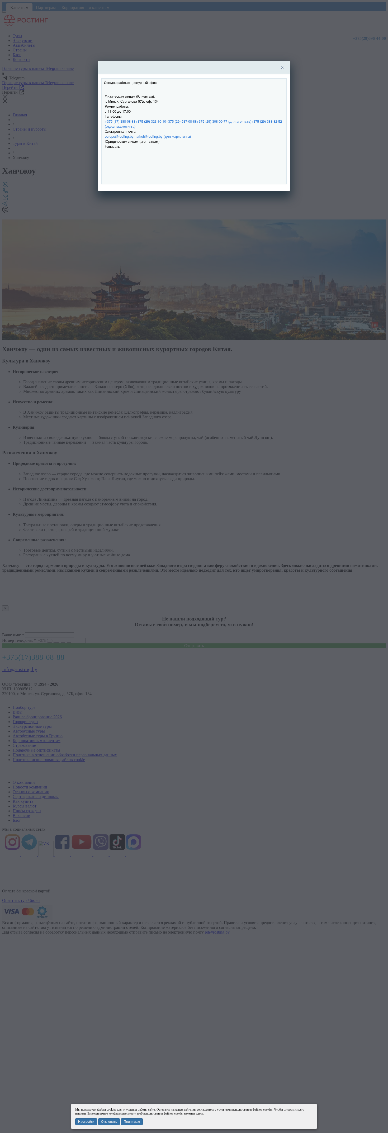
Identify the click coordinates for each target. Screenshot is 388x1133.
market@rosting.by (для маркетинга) (162, 136)
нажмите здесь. (194, 1113)
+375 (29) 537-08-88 (181, 121)
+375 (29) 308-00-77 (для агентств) (224, 121)
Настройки (86, 1122)
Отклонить (109, 1122)
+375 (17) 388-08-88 (120, 121)
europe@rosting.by (119, 136)
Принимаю (132, 1122)
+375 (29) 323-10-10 (150, 121)
